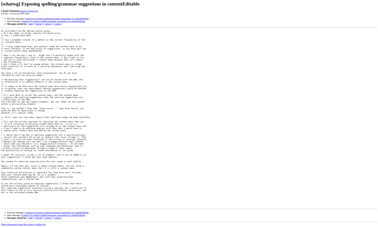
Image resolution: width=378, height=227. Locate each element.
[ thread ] (39, 24)
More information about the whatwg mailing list (23, 224)
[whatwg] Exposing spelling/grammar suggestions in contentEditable (57, 18)
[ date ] (31, 24)
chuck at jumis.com (29, 11)
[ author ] (57, 24)
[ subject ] (48, 24)
